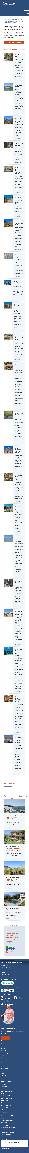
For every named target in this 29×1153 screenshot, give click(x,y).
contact (26, 9)
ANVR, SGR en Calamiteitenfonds (9, 1123)
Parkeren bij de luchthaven (7, 1132)
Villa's (2, 1073)
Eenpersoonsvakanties (6, 1091)
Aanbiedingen (4, 1086)
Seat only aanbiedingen (6, 1098)
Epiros (2, 1060)
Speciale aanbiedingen (6, 1088)
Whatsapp (11, 947)
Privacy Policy (4, 1125)
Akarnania (3, 1043)
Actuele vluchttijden (6, 1134)
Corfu (2, 1057)
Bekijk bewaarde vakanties (11, 8)
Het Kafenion (4, 1107)
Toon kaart (7, 788)
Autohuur (3, 1084)
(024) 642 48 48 (25, 8)
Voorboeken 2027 (5, 1095)
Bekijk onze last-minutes (9, 1143)
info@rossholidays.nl (6, 977)
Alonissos (3, 1046)
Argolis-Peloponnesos (6, 1050)
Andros (3, 1048)
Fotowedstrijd (4, 1100)
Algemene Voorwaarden (7, 1120)
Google (11, 951)
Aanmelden (4, 1038)
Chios (2, 1055)
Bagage (3, 1137)
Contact (3, 1118)
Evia (2, 1062)
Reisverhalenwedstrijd (6, 1102)
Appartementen (5, 1071)
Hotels (2, 1078)
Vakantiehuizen (5, 1075)
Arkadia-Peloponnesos (6, 1053)
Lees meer (17, 79)
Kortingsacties (4, 1093)
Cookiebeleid (4, 1130)
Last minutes (4, 1112)
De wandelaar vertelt (6, 1105)
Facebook (11, 949)
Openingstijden (5, 1148)
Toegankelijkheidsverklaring (8, 1127)
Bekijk (7, 827)
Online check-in (5, 1139)
